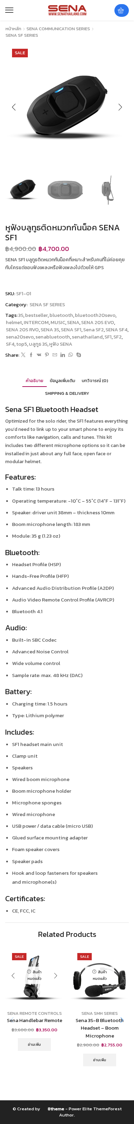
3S (20, 315)
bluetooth (61, 315)
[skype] (78, 355)
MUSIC (58, 322)
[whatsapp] (71, 355)
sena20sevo (20, 337)
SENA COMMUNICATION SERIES (58, 29)
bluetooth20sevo (95, 315)
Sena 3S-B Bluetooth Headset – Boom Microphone (100, 1028)
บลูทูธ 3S (38, 344)
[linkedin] (63, 355)
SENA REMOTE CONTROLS (34, 1013)
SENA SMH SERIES (99, 1013)
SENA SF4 (116, 329)
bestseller (36, 315)
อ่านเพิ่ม (34, 1044)
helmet (14, 322)
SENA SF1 (71, 329)
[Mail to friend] (55, 355)
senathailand (87, 337)
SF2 (117, 337)
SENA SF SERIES (21, 35)
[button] (9, 10)
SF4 (10, 344)
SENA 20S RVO (22, 329)
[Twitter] (23, 355)
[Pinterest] (47, 355)
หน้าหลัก (13, 29)
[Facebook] (31, 355)
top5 (21, 344)
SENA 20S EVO (97, 322)
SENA (73, 322)
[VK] (39, 355)
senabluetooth (52, 337)
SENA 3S (50, 329)
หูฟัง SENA (60, 344)
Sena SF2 (93, 329)
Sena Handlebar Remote (34, 1020)
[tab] (34, 380)
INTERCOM (36, 322)
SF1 (108, 337)
